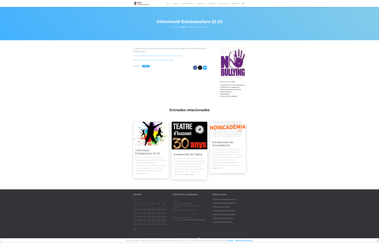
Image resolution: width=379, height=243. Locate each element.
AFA (167, 3)
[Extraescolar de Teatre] (189, 135)
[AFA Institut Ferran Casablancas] (142, 3)
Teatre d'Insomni (226, 92)
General (145, 66)
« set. (135, 229)
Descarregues (223, 3)
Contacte (212, 3)
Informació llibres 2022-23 (222, 222)
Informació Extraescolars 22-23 (224, 203)
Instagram (235, 3)
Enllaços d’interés (227, 82)
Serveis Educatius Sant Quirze (230, 89)
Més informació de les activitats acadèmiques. (153, 60)
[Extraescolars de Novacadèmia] (228, 129)
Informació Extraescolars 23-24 (147, 152)
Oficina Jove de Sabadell (228, 96)
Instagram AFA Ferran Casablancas (232, 85)
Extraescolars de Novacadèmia (222, 144)
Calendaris (201, 3)
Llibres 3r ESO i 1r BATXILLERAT (223, 218)
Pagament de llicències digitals (224, 214)
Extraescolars (187, 3)
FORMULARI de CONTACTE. (196, 220)
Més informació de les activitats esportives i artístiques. (157, 56)
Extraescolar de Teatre (188, 154)
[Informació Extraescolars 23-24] (151, 133)
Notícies (176, 3)
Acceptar (229, 240)
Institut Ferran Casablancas (230, 87)
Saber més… (190, 174)
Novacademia (224, 94)
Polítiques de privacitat (244, 240)
